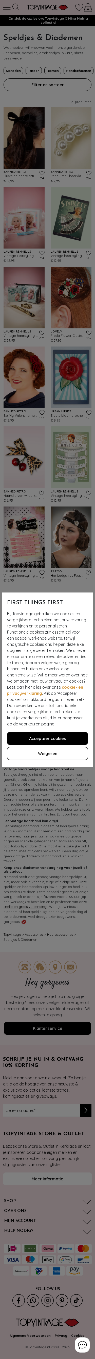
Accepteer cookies (47, 738)
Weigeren (47, 753)
